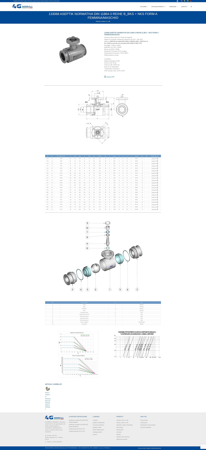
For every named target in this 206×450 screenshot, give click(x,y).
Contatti (184, 6)
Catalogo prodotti (157, 6)
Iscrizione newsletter (145, 427)
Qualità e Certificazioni (99, 422)
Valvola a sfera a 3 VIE (122, 422)
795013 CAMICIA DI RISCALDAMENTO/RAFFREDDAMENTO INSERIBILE (48, 401)
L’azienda (95, 420)
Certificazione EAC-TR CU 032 (77, 431)
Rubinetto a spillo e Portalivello (125, 425)
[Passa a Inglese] (181, 0)
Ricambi (119, 434)
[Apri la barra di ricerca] (191, 6)
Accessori (119, 432)
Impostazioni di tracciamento (148, 425)
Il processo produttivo (98, 425)
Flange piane (120, 429)
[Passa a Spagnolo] (187, 0)
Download (172, 6)
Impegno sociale (97, 427)
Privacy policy (144, 420)
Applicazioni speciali (122, 439)
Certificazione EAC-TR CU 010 (77, 429)
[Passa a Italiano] (184, 0)
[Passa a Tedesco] (190, 0)
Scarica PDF (110, 77)
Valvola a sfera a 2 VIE (103, 21)
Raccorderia (120, 427)
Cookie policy (143, 422)
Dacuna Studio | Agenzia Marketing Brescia (149, 448)
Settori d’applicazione (98, 429)
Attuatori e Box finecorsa (123, 436)
